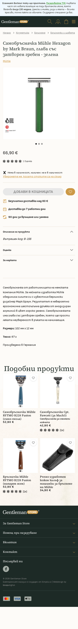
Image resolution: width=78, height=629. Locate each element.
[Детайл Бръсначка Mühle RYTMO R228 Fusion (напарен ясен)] (20, 455)
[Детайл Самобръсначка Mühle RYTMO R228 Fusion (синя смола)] (20, 390)
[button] (36, 144)
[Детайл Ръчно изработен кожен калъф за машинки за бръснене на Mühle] (57, 455)
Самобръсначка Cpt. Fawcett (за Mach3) (54, 413)
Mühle (7, 61)
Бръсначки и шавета (62, 32)
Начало (7, 32)
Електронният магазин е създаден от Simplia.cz (27, 582)
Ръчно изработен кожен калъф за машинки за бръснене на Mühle (56, 482)
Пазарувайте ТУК (56, 3)
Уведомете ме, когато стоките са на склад (32, 176)
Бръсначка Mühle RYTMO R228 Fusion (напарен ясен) (17, 480)
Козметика (22, 32)
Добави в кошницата (33, 192)
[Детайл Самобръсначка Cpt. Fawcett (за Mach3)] (57, 390)
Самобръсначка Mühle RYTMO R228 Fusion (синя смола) (19, 415)
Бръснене (39, 32)
